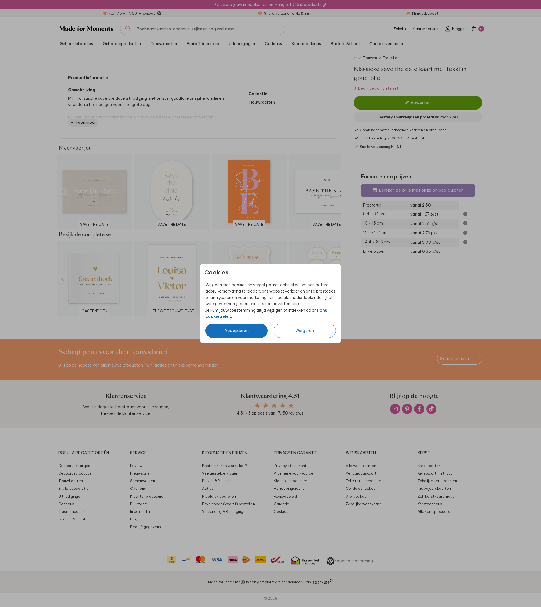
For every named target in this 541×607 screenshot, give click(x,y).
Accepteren (236, 330)
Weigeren (304, 330)
